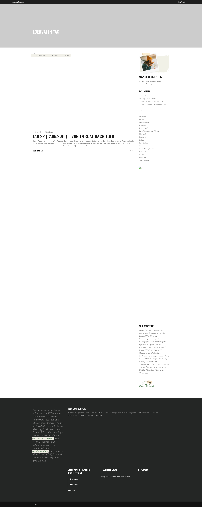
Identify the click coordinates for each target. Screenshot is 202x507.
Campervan (143, 333)
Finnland (142, 134)
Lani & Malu (143, 143)
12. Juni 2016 (39, 132)
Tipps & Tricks (144, 160)
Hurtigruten (162, 341)
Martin (49, 132)
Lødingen (150, 350)
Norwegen (55, 55)
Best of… (142, 119)
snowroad (150, 361)
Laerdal (155, 347)
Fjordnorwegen (144, 339)
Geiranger (154, 339)
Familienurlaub (152, 336)
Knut (149, 347)
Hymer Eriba (143, 344)
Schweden (142, 157)
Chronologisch (40, 55)
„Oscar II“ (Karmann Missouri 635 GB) (152, 104)
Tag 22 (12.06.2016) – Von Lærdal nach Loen (73, 136)
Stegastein (164, 364)
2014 (140, 107)
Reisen (67, 55)
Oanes (161, 356)
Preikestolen (147, 359)
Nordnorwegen (144, 356)
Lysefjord (142, 350)
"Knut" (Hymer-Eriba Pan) (148, 99)
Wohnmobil (159, 370)
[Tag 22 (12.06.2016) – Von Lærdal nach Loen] (83, 91)
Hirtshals (154, 341)
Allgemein (142, 116)
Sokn (156, 361)
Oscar (166, 356)
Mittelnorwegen (144, 353)
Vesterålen (150, 370)
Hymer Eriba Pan (155, 344)
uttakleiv (142, 370)
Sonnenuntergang (145, 364)
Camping (152, 333)
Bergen (159, 330)
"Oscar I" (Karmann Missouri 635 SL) (151, 101)
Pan (140, 359)
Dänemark (143, 125)
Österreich (142, 152)
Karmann (142, 347)
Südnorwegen (151, 367)
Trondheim (161, 367)
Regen (155, 359)
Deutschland (143, 128)
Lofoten (161, 347)
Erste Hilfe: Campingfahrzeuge (149, 131)
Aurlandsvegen (151, 330)
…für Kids (142, 96)
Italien (141, 140)
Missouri (158, 350)
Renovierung (163, 359)
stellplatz (142, 367)
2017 (140, 113)
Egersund (142, 336)
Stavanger (156, 364)
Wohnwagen (143, 373)
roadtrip (142, 361)
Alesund (141, 330)
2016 (140, 110)
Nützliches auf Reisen (146, 149)
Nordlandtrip (155, 353)
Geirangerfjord (144, 341)
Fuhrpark (142, 137)
